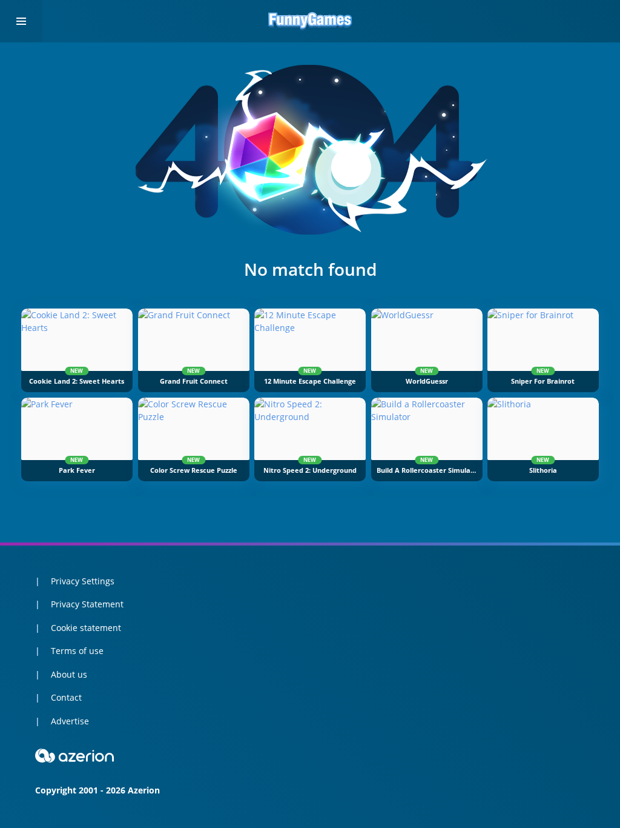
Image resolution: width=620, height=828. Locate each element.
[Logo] (310, 21)
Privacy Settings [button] (82, 581)
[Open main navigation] (21, 21)
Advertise (70, 721)
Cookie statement (86, 627)
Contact (66, 697)
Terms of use (77, 650)
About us (69, 674)
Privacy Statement (87, 604)
